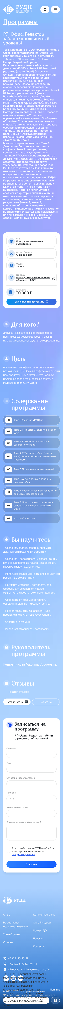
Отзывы (8, 942)
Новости (38, 938)
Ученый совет (11, 934)
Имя (8, 763)
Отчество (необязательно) (21, 777)
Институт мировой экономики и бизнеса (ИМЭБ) (33, 278)
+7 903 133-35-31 (18, 958)
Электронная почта (17, 807)
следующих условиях (23, 854)
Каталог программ (44, 914)
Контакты (39, 946)
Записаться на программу (29, 301)
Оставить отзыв (14, 701)
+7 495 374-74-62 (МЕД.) (22, 964)
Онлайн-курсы (42, 922)
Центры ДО (40, 930)
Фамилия (11, 748)
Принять (55, 989)
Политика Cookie (13, 1005)
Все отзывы (46, 701)
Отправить (31, 864)
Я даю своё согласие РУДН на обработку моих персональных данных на (34, 851)
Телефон (11, 792)
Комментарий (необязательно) (23, 822)
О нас (6, 914)
